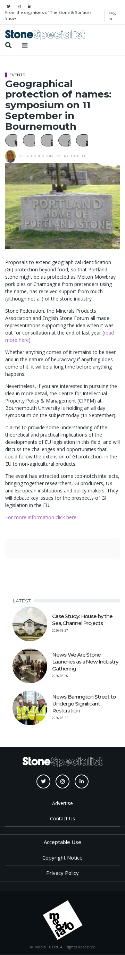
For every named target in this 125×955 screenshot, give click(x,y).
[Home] (45, 35)
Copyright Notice (62, 857)
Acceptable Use (62, 841)
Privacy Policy (62, 872)
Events (17, 75)
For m (12, 517)
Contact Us (62, 818)
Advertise (62, 803)
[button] (12, 140)
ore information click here (47, 517)
